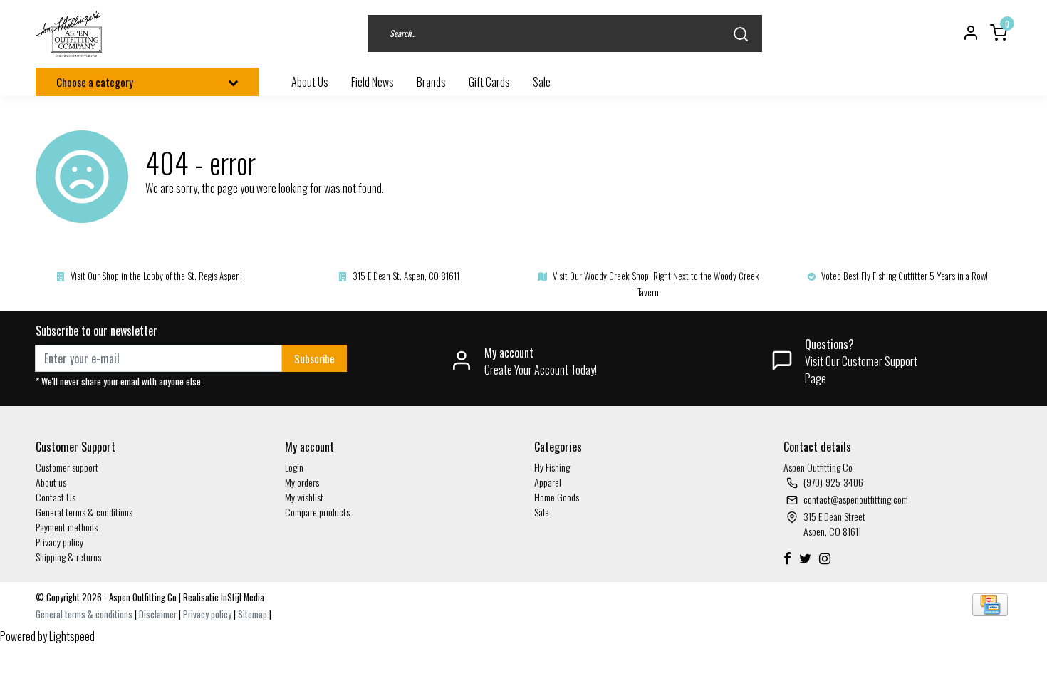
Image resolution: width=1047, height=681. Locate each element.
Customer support (67, 466)
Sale (541, 511)
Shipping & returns (68, 556)
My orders (302, 481)
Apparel (547, 481)
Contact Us (55, 496)
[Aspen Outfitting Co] (70, 34)
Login (294, 466)
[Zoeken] (740, 33)
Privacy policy (59, 541)
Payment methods (67, 526)
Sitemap (252, 614)
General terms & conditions (84, 511)
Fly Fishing (552, 466)
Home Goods (556, 496)
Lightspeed (72, 636)
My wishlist (304, 496)
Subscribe (314, 358)
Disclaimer (158, 614)
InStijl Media (241, 597)
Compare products (317, 511)
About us (51, 481)
